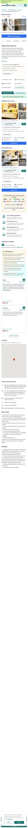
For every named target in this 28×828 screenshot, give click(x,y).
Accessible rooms (7, 93)
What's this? (20, 247)
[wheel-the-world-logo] (8, 5)
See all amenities (19, 87)
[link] (9, 41)
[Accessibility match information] (15, 123)
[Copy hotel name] (11, 14)
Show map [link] (21, 32)
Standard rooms (20, 93)
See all (15, 139)
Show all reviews (14, 335)
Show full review (7, 290)
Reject (8, 822)
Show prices (14, 143)
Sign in (23, 124)
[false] (25, 5)
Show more (4, 61)
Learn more (10, 819)
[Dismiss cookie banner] (25, 813)
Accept (19, 822)
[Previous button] (3, 41)
